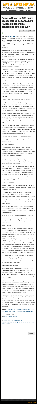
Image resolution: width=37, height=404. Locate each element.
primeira (10, 316)
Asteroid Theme (32, 402)
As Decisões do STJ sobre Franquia (13, 320)
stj (16, 316)
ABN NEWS (11, 36)
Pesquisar (4, 330)
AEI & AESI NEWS (18, 5)
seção (14, 316)
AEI (26, 30)
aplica (5, 316)
